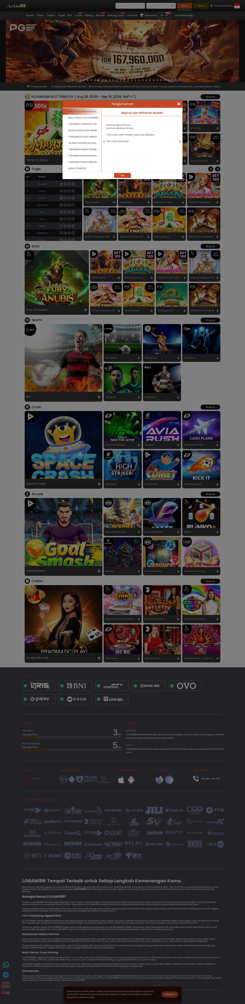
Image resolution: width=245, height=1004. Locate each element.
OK (122, 175)
